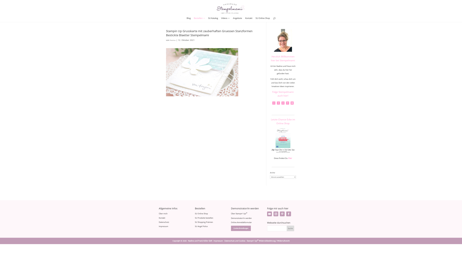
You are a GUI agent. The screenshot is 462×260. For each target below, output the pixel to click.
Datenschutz (164, 222)
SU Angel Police (201, 226)
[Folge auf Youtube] (269, 213)
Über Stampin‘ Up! (239, 213)
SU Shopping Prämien (204, 222)
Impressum (163, 226)
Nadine (173, 40)
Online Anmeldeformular (241, 222)
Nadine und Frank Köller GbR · (201, 241)
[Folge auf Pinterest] (282, 213)
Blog (189, 18)
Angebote (237, 18)
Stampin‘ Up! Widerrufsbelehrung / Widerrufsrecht (268, 241)
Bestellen (198, 18)
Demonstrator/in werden (241, 218)
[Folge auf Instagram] (275, 213)
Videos (224, 18)
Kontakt (248, 18)
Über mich (163, 213)
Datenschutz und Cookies (234, 241)
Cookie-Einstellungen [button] (240, 228)
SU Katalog (213, 18)
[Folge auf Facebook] (288, 213)
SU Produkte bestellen (204, 218)
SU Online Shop (263, 18)
